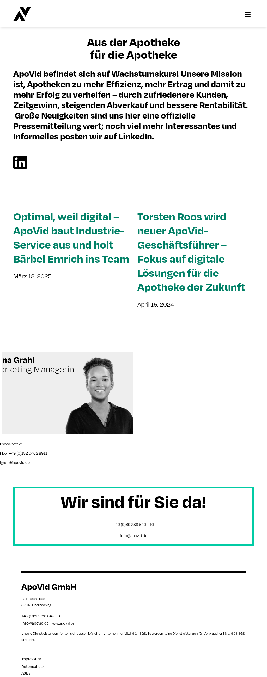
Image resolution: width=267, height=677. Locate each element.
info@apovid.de (133, 535)
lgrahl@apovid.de (15, 462)
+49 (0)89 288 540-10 (40, 615)
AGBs (25, 673)
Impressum (31, 658)
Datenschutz (32, 666)
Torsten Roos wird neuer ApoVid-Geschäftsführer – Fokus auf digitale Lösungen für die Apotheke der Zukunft (191, 251)
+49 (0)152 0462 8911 (28, 453)
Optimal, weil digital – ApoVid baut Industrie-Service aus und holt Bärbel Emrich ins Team (71, 237)
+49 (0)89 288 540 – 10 (133, 524)
